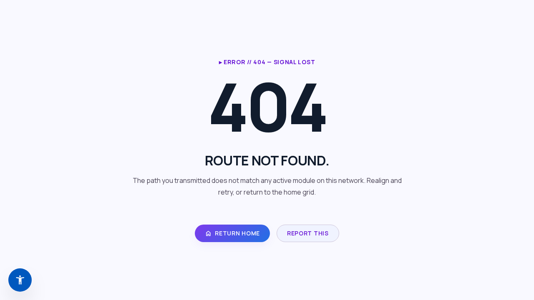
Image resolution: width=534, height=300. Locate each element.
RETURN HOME (232, 233)
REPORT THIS (308, 233)
